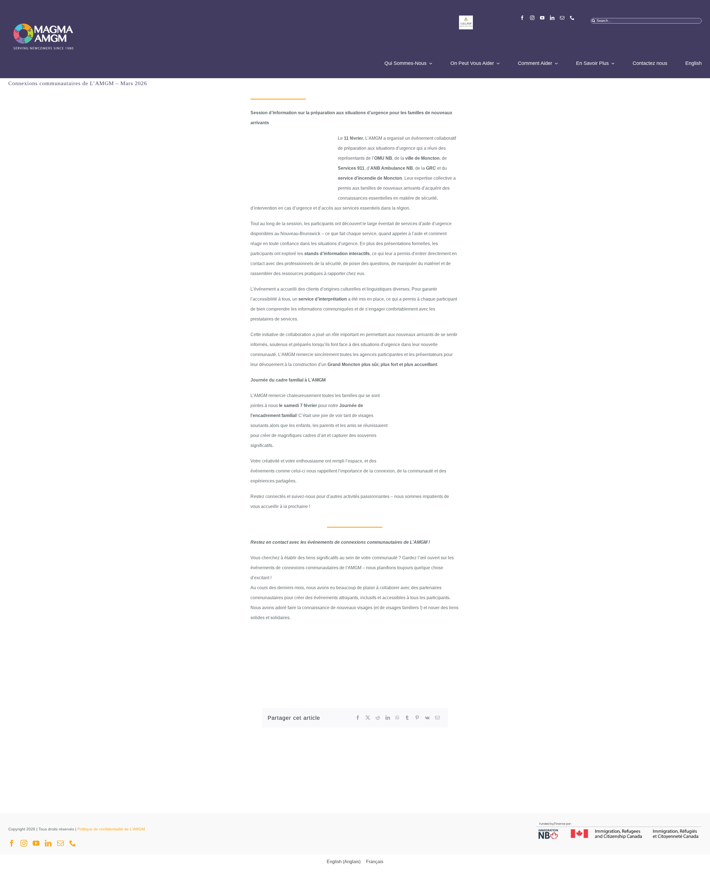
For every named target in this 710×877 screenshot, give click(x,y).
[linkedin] (552, 18)
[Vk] (427, 718)
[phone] (572, 18)
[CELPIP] (466, 17)
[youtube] (542, 18)
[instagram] (532, 18)
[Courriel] (437, 718)
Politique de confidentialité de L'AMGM (111, 829)
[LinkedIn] (388, 718)
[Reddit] (378, 718)
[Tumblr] (407, 718)
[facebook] (522, 18)
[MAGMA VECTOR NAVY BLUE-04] (43, 17)
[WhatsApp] (397, 718)
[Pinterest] (417, 718)
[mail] (562, 18)
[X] (368, 718)
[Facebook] (358, 718)
